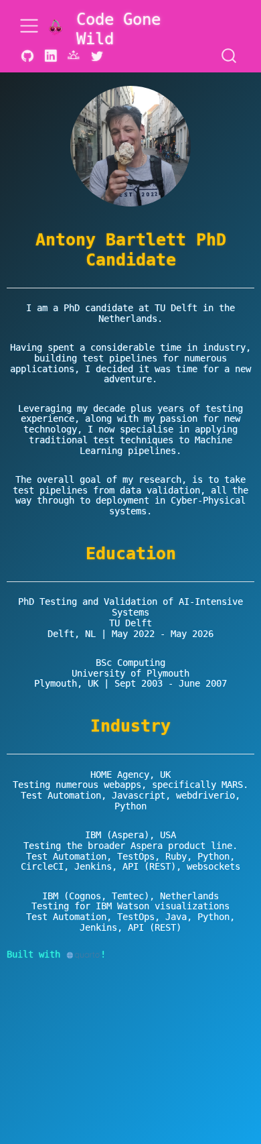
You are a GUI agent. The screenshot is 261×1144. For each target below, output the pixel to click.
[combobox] (229, 56)
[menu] (29, 26)
